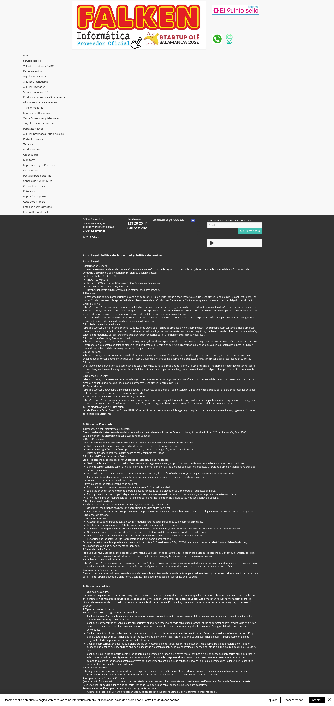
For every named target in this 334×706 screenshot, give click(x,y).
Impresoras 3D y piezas (36, 113)
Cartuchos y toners (34, 201)
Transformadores (33, 107)
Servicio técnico (32, 60)
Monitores (29, 160)
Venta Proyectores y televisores (41, 118)
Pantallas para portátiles (37, 175)
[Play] (212, 243)
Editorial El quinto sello (36, 212)
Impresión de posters (35, 196)
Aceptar (316, 700)
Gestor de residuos (34, 186)
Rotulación (29, 191)
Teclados (28, 144)
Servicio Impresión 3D (35, 92)
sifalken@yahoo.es (118, 286)
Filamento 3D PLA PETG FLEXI (40, 102)
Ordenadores (30, 154)
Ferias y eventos (32, 71)
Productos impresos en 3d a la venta (44, 97)
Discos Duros (30, 170)
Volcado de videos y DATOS (38, 66)
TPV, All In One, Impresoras (38, 123)
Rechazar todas (293, 700)
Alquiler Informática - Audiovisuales (43, 134)
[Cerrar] (329, 700)
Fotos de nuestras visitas (37, 207)
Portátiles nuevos (33, 128)
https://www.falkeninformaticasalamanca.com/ (135, 289)
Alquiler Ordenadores (35, 81)
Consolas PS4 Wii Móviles (37, 180)
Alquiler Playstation (34, 87)
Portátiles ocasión (33, 139)
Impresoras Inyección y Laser (40, 165)
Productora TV (31, 149)
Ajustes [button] (272, 700)
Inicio (26, 55)
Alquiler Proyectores (34, 76)
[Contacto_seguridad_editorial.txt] (193, 221)
